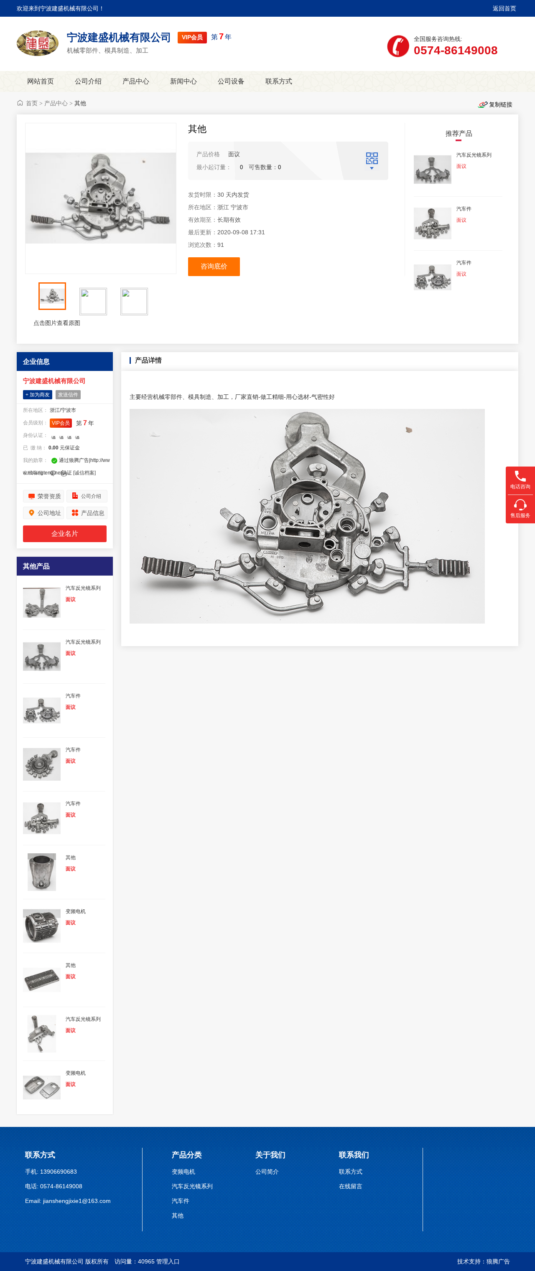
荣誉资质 (49, 496)
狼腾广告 (498, 1261)
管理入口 (168, 1261)
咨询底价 (214, 266)
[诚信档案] (84, 473)
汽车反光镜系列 (192, 1186)
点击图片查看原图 (56, 323)
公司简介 (267, 1171)
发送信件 (68, 395)
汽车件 (180, 1200)
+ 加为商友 (37, 395)
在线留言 (350, 1186)
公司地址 (49, 513)
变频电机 (183, 1171)
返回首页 (504, 8)
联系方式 (278, 81)
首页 (32, 103)
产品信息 (92, 513)
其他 (177, 1215)
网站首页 (40, 81)
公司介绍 (88, 81)
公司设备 (231, 81)
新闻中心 (183, 81)
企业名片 (64, 533)
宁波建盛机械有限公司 (119, 37)
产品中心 (135, 81)
